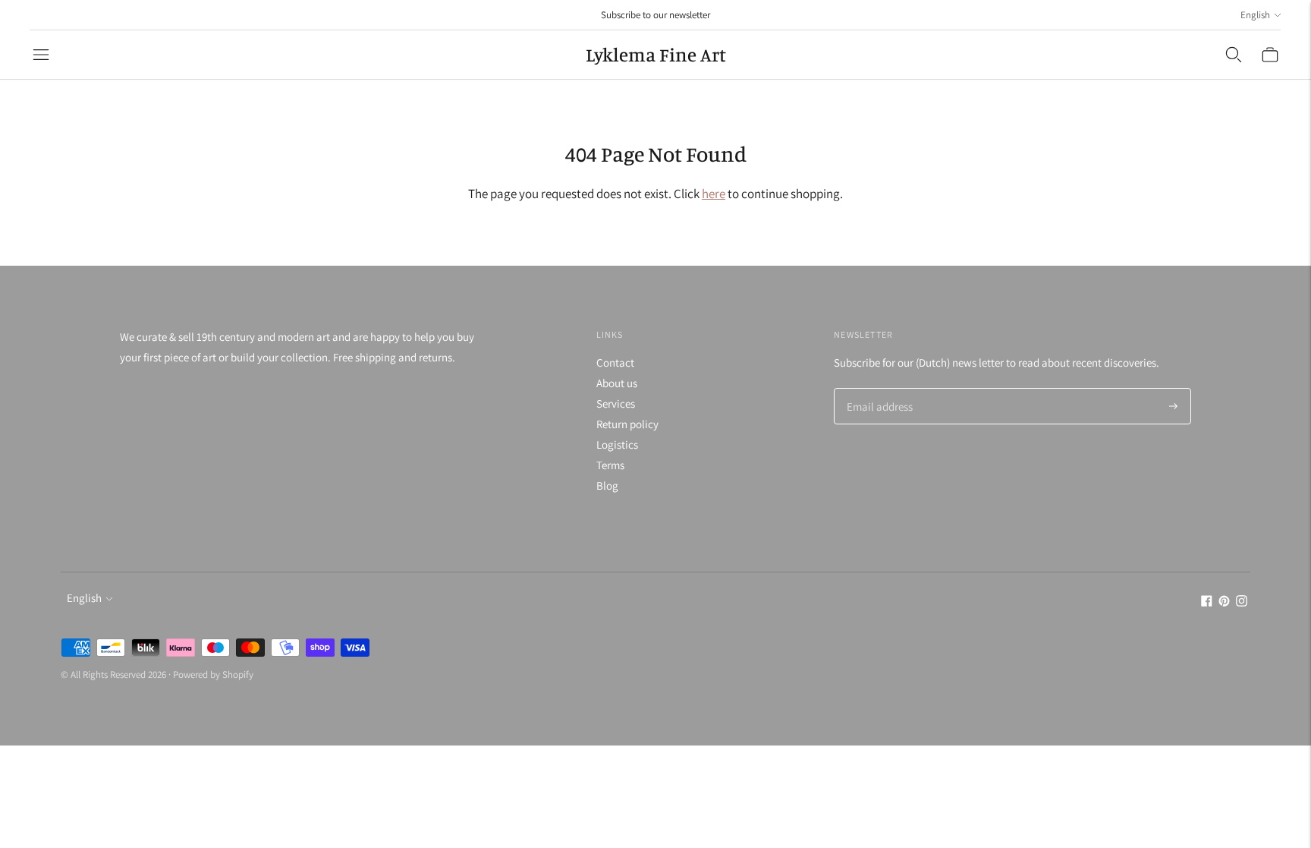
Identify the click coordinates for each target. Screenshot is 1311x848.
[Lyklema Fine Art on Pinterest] (1224, 602)
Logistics (617, 444)
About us (616, 383)
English (1255, 14)
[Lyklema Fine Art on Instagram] (1241, 602)
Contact (615, 362)
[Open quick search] (1233, 54)
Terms (610, 465)
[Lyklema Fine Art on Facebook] (1206, 602)
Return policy (627, 424)
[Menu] (41, 54)
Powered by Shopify (213, 674)
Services (615, 403)
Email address (877, 389)
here (713, 193)
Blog (607, 485)
